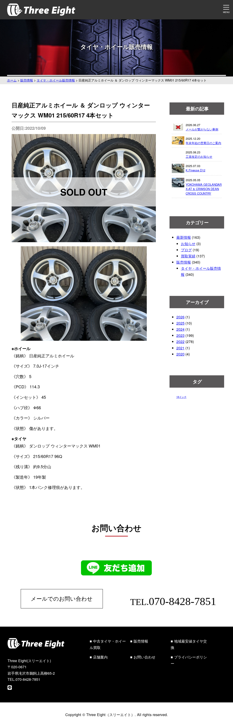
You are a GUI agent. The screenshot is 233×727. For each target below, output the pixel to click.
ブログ (186, 249)
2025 (180, 323)
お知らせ (188, 243)
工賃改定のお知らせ (199, 156)
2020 (180, 354)
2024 (180, 329)
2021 (180, 348)
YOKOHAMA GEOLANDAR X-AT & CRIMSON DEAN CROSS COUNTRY (204, 189)
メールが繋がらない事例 (202, 129)
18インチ (181, 397)
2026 (180, 317)
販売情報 (183, 262)
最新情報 (183, 237)
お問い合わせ (144, 657)
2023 (180, 335)
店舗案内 (100, 657)
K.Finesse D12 (195, 170)
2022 (180, 341)
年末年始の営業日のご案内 (203, 143)
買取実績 (188, 256)
